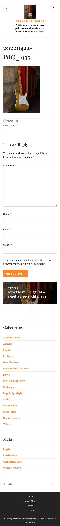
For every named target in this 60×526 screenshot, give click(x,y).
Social (6, 399)
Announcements (13, 337)
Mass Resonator (30, 20)
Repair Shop (30, 501)
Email (7, 229)
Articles (7, 343)
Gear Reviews (11, 362)
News (6, 374)
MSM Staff (12, 121)
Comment (9, 165)
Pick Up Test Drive (14, 381)
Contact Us (30, 510)
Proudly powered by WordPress (20, 518)
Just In (30, 505)
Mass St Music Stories (16, 368)
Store (30, 496)
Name (7, 214)
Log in (7, 449)
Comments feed (12, 461)
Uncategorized (11, 418)
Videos (7, 424)
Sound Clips (10, 405)
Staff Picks (9, 411)
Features (8, 356)
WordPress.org (12, 467)
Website (7, 244)
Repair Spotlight (13, 393)
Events (7, 350)
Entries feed (10, 455)
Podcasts (8, 387)
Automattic (29, 522)
